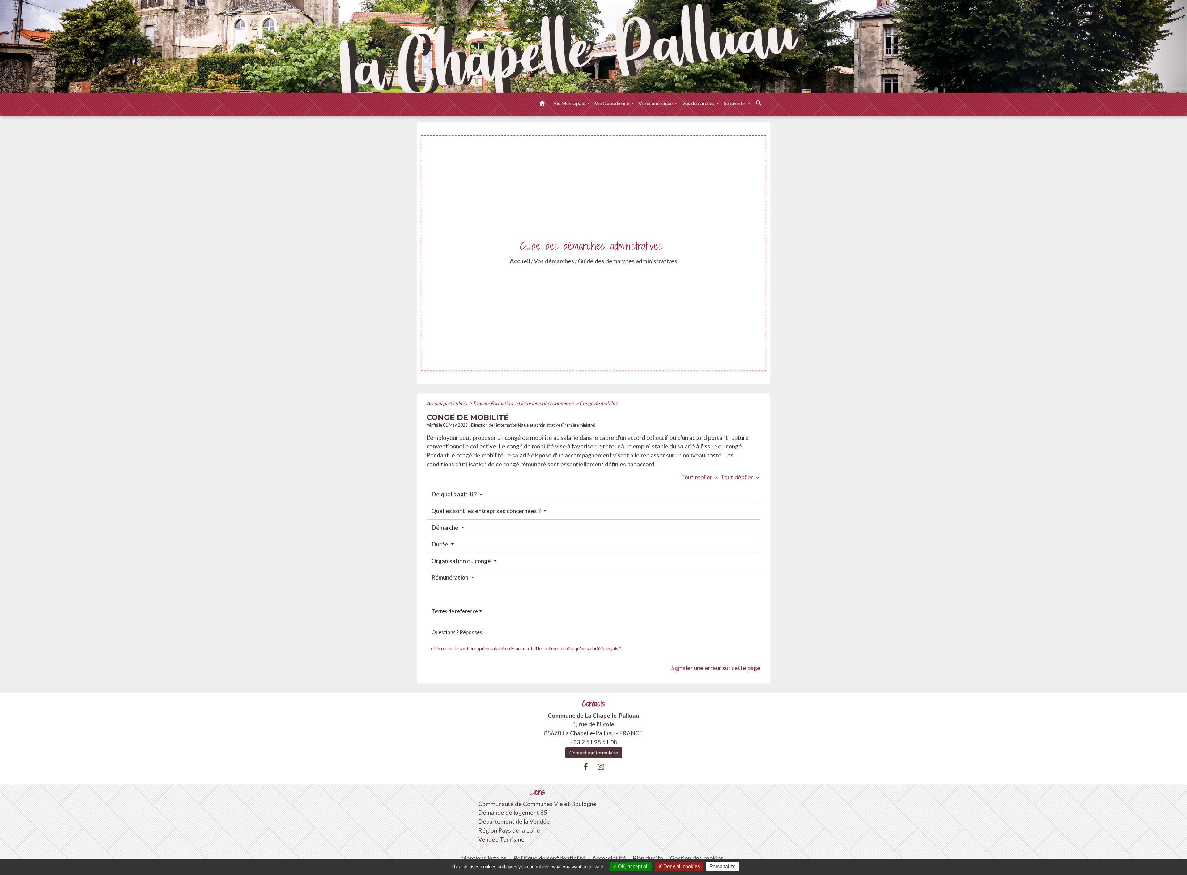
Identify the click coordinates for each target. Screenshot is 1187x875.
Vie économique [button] (656, 103)
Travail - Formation (493, 403)
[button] (542, 104)
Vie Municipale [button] (569, 103)
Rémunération (451, 577)
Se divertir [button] (735, 103)
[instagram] (601, 766)
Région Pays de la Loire (509, 830)
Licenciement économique (546, 403)
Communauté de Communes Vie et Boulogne (537, 803)
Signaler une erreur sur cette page (715, 667)
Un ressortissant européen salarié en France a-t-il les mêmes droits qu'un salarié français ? (527, 648)
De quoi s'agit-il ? (455, 494)
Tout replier (700, 477)
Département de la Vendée (514, 821)
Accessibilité (609, 858)
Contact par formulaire (593, 752)
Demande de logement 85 (512, 812)
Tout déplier (740, 477)
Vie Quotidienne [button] (612, 103)
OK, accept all (633, 866)
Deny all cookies (681, 866)
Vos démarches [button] (698, 103)
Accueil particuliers (447, 403)
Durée (440, 544)
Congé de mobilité (598, 403)
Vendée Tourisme (501, 839)
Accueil (520, 261)
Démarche (446, 527)
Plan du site (648, 858)
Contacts (593, 703)
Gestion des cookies (697, 858)
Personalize (722, 866)
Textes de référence (455, 611)
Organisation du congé (462, 560)
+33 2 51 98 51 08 (593, 741)
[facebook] (586, 766)
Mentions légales (484, 858)
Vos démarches (554, 261)
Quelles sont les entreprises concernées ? (487, 510)
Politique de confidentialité (549, 858)
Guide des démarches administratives (627, 261)
